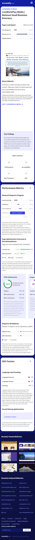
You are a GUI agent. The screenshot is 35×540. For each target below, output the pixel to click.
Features (10, 518)
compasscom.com (24, 504)
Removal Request (23, 521)
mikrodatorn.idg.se (25, 491)
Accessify (8, 3)
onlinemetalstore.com (8, 491)
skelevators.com (24, 508)
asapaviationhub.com (26, 495)
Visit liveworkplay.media (11, 104)
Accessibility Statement (8, 521)
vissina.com (22, 483)
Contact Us (18, 518)
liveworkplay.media (9, 9)
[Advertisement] (17, 47)
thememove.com (6, 483)
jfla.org (3, 512)
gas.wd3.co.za (23, 500)
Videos (3, 518)
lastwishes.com (6, 504)
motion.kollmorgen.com (8, 487)
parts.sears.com (24, 487)
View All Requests (17, 213)
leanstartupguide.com (8, 500)
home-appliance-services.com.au (9, 495)
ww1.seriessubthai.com (26, 512)
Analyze (26, 530)
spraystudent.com (6, 508)
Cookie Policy (16, 524)
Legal (25, 518)
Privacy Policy (5, 524)
